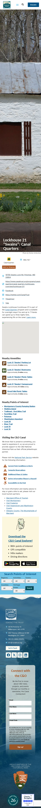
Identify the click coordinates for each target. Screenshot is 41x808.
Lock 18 (7, 429)
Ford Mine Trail (10, 414)
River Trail (8, 424)
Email (11, 700)
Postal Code (13, 720)
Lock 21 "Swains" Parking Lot (19, 362)
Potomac (7, 416)
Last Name (12, 713)
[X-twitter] (14, 655)
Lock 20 (7, 421)
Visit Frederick (12, 503)
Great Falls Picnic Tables (17, 391)
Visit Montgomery (13, 500)
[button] (17, 5)
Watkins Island (10, 409)
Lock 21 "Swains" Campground (19, 384)
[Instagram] (20, 655)
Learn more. (31, 317)
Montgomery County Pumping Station (19, 406)
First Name (12, 706)
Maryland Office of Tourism (17, 498)
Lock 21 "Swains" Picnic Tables (19, 377)
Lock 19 (7, 427)
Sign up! (21, 747)
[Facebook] (8, 655)
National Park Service (23, 457)
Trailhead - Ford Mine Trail (15, 411)
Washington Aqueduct (13, 419)
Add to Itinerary (9, 267)
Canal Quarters (11, 310)
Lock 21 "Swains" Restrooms (19, 370)
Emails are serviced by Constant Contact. (19, 740)
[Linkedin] (25, 655)
